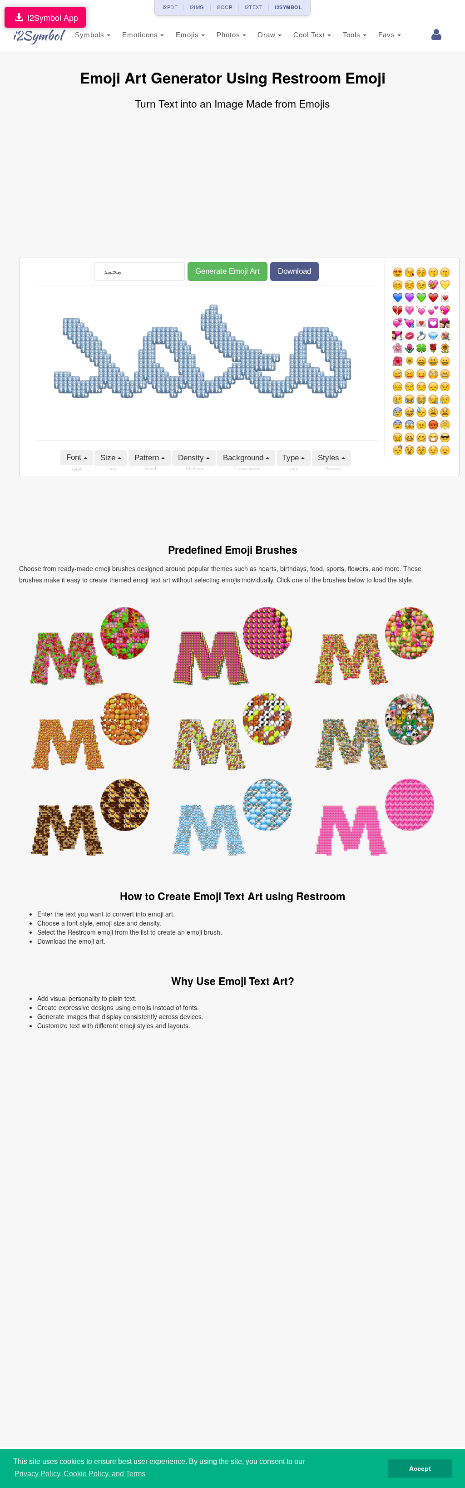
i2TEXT (253, 6)
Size (109, 457)
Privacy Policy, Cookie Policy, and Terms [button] (80, 1474)
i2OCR (225, 6)
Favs (387, 35)
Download (294, 271)
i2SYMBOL (288, 7)
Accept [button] (420, 1468)
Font (75, 457)
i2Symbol (37, 35)
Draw (268, 35)
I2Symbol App (50, 17)
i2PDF (170, 6)
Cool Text (310, 35)
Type (291, 457)
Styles (329, 457)
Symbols (91, 35)
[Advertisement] (232, 184)
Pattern (147, 457)
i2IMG (197, 6)
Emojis (188, 35)
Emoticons (141, 35)
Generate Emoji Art (227, 271)
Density (192, 457)
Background (244, 457)
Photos (229, 35)
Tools (353, 35)
